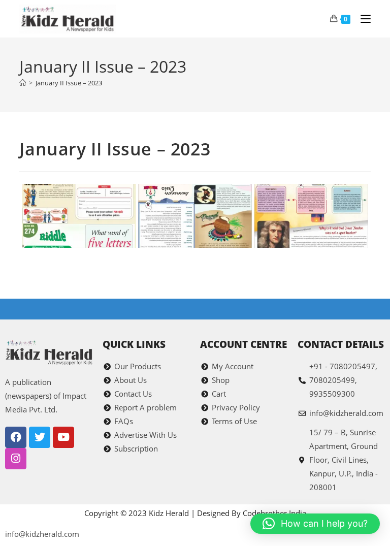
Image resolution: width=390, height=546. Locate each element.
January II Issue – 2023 (69, 82)
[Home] (22, 82)
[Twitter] (39, 437)
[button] (315, 523)
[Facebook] (15, 437)
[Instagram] (15, 458)
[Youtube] (63, 437)
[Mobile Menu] (362, 18)
